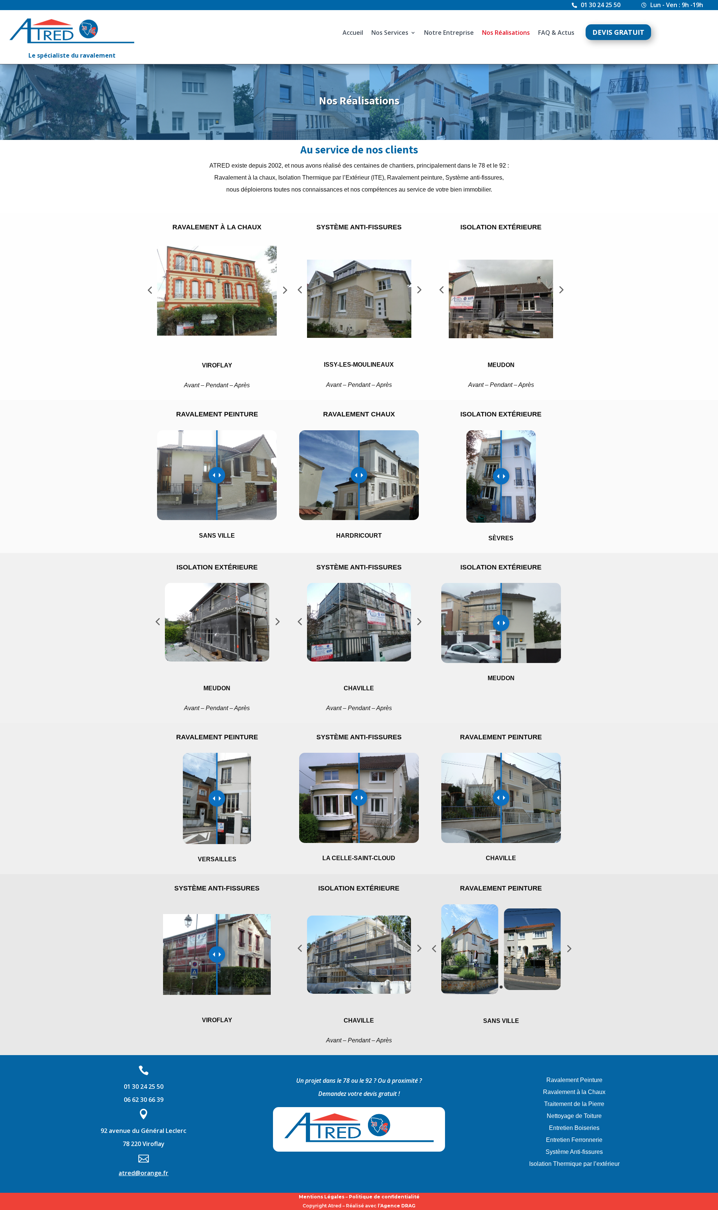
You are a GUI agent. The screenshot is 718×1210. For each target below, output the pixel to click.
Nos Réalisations (506, 33)
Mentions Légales (321, 1197)
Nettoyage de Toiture (574, 1116)
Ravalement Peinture (574, 1080)
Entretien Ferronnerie (574, 1140)
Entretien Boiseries (574, 1128)
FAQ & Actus (556, 33)
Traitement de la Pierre (574, 1104)
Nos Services (389, 33)
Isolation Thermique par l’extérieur (574, 1164)
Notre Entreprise (449, 33)
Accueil (353, 33)
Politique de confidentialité (384, 1197)
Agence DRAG (397, 1206)
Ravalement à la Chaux (574, 1092)
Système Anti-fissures (574, 1152)
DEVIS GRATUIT (618, 32)
